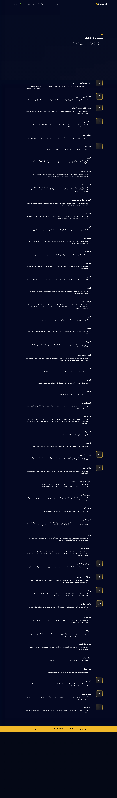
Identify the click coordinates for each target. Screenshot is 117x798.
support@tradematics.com (38, 729)
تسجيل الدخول (13, 4)
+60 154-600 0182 (58, 729)
